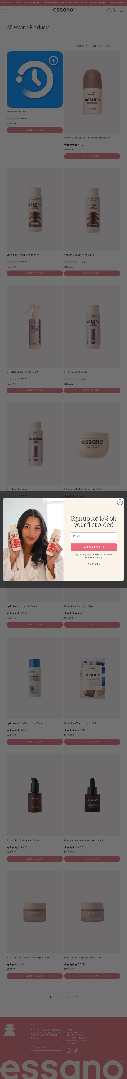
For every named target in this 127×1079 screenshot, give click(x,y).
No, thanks (94, 564)
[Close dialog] (120, 502)
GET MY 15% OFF (94, 547)
